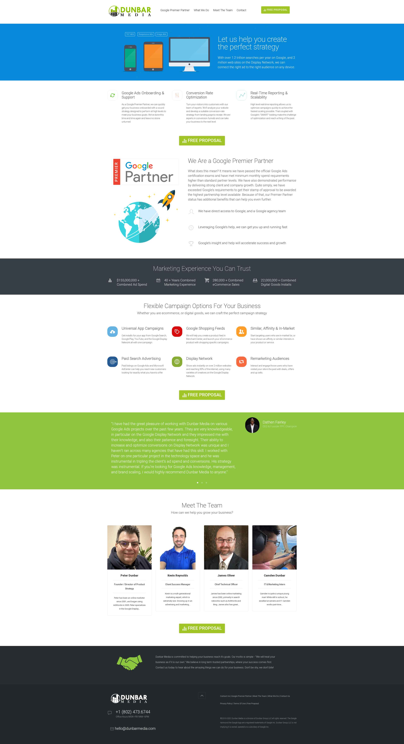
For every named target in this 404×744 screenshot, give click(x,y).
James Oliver (226, 575)
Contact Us (225, 696)
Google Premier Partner (175, 10)
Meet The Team (223, 10)
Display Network (199, 358)
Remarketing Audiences (270, 358)
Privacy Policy (226, 703)
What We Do (201, 10)
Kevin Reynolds (178, 575)
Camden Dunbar (274, 575)
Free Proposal (253, 703)
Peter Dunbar (129, 575)
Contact (241, 10)
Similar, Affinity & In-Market (273, 328)
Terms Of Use (240, 703)
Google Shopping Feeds (205, 328)
